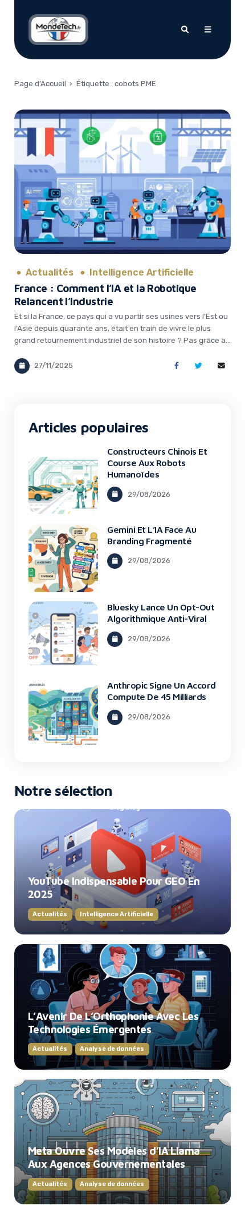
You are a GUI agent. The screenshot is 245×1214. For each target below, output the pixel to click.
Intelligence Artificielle (141, 272)
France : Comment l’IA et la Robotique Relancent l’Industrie (105, 294)
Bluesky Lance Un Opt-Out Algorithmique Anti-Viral (160, 613)
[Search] (184, 30)
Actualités (50, 272)
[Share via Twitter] (198, 366)
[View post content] (122, 182)
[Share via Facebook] (176, 366)
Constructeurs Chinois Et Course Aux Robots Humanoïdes (157, 462)
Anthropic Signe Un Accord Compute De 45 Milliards (161, 691)
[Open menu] (207, 30)
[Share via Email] (221, 366)
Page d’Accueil (40, 83)
